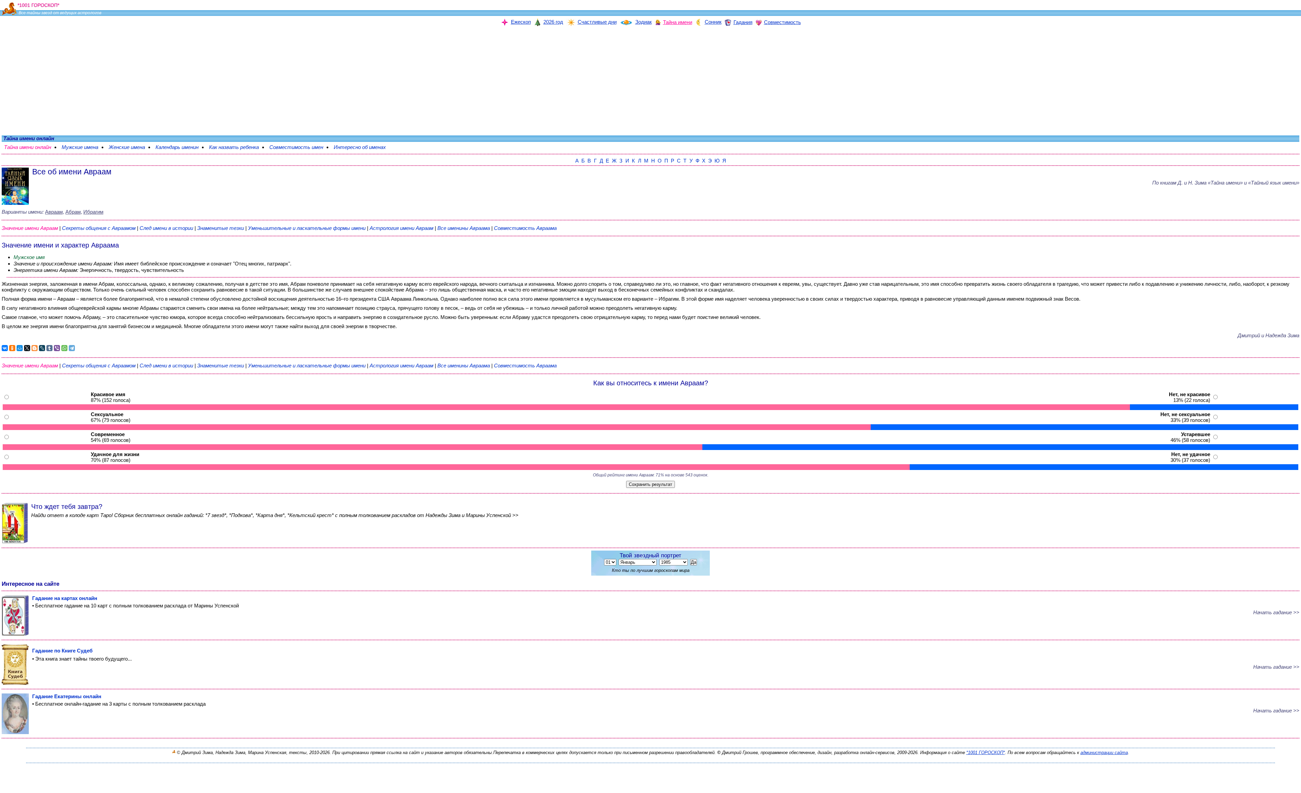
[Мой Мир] (20, 348)
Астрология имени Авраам (401, 228)
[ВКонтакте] (5, 348)
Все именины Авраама (464, 228)
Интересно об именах (363, 147)
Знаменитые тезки (220, 228)
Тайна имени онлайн (31, 147)
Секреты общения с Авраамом (99, 228)
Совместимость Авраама (525, 228)
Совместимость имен (300, 147)
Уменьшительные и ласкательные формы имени (307, 228)
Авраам (54, 212)
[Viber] (57, 348)
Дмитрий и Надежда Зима (1268, 335)
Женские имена (130, 147)
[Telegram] (72, 348)
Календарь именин (180, 147)
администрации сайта (1104, 752)
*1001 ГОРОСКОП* (985, 752)
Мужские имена (83, 147)
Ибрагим (93, 212)
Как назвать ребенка (237, 147)
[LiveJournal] (42, 348)
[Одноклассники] (12, 348)
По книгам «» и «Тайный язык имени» (1225, 183)
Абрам (73, 212)
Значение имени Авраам (30, 228)
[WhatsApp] (64, 348)
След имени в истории (166, 228)
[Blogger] (35, 348)
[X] (27, 348)
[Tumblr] (49, 348)
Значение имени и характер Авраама (60, 245)
